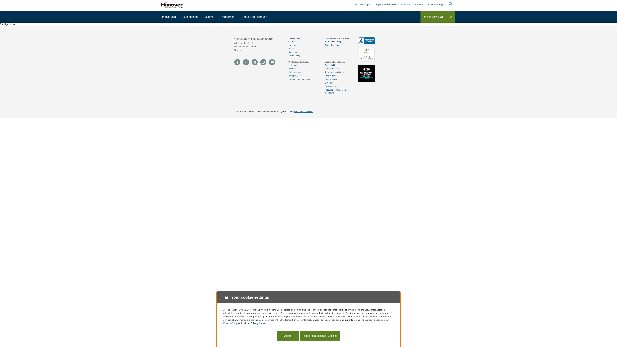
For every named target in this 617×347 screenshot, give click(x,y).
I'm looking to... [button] (435, 16)
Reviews (292, 49)
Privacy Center (258, 323)
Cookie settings (331, 79)
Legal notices (331, 86)
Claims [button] (209, 16)
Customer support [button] (362, 4)
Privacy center (331, 76)
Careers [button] (419, 4)
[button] (450, 4)
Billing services (295, 76)
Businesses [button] (190, 16)
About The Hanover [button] (254, 16)
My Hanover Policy (333, 41)
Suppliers (292, 52)
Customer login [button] (436, 4)
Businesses (293, 69)
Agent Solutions (332, 45)
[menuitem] (169, 17)
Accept (288, 335)
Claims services (295, 72)
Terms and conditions (334, 72)
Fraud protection (332, 69)
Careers (291, 41)
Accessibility (330, 65)
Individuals (293, 65)
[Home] (172, 5)
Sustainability (294, 56)
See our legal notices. (303, 112)
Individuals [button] (169, 16)
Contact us (239, 50)
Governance (330, 83)
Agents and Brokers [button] (386, 4)
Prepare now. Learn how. (299, 79)
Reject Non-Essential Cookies (320, 335)
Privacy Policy (230, 323)
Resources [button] (227, 16)
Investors (405, 4)
